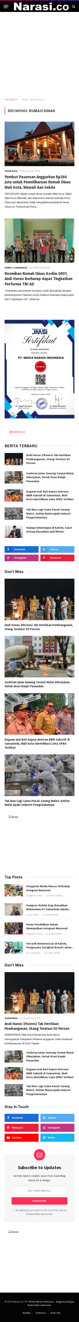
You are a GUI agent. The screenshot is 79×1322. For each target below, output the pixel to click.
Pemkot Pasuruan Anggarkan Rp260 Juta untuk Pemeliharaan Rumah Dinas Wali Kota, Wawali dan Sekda (38, 182)
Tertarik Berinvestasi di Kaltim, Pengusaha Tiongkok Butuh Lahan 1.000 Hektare (48, 947)
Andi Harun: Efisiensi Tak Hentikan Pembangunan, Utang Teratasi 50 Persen (48, 459)
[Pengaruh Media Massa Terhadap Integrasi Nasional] (14, 890)
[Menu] (6, 6)
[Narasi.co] (41, 6)
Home (25, 99)
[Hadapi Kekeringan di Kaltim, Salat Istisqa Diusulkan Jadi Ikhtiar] (14, 532)
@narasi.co (17, 431)
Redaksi (27, 1313)
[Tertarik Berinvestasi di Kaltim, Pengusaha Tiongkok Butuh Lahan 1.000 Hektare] (14, 947)
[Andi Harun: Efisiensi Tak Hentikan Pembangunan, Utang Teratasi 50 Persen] (14, 459)
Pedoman (40, 1313)
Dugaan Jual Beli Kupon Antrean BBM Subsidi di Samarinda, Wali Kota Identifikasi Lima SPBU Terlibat (50, 495)
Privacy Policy (33, 1214)
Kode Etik (55, 1313)
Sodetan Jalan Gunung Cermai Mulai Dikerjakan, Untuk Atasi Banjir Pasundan (49, 477)
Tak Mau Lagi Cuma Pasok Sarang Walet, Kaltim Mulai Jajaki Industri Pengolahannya (48, 513)
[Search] (73, 6)
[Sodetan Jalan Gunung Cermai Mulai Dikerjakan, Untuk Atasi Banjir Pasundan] (14, 477)
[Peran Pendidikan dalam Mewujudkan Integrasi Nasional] (14, 928)
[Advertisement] (39, 55)
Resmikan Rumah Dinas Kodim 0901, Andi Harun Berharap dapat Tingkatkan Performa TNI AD (38, 278)
